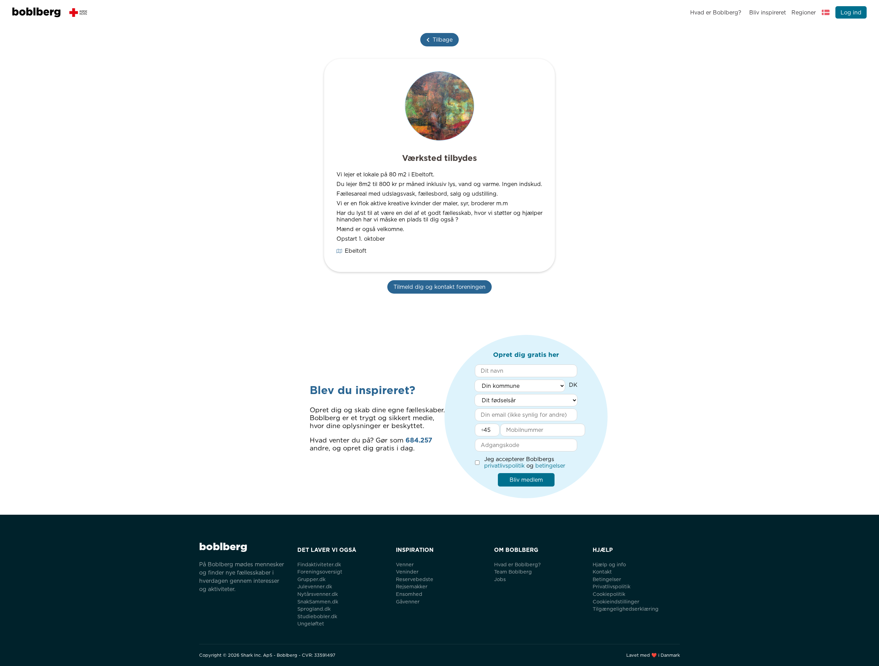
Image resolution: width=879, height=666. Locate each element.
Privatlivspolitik (611, 586)
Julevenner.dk (314, 586)
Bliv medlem (526, 480)
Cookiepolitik (609, 594)
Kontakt (602, 572)
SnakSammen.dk (317, 601)
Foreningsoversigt (319, 572)
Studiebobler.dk (317, 616)
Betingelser (607, 579)
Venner (405, 564)
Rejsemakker (411, 586)
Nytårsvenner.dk (317, 594)
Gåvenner (408, 601)
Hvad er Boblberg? (715, 12)
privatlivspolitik (504, 465)
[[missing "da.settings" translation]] (825, 12)
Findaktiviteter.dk (319, 564)
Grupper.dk (311, 579)
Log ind (851, 12)
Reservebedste (414, 579)
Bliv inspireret (767, 12)
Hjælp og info (609, 564)
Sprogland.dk (314, 609)
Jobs (500, 579)
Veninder (407, 572)
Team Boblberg (513, 572)
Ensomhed (409, 594)
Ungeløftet (310, 623)
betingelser (550, 465)
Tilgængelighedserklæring (626, 609)
